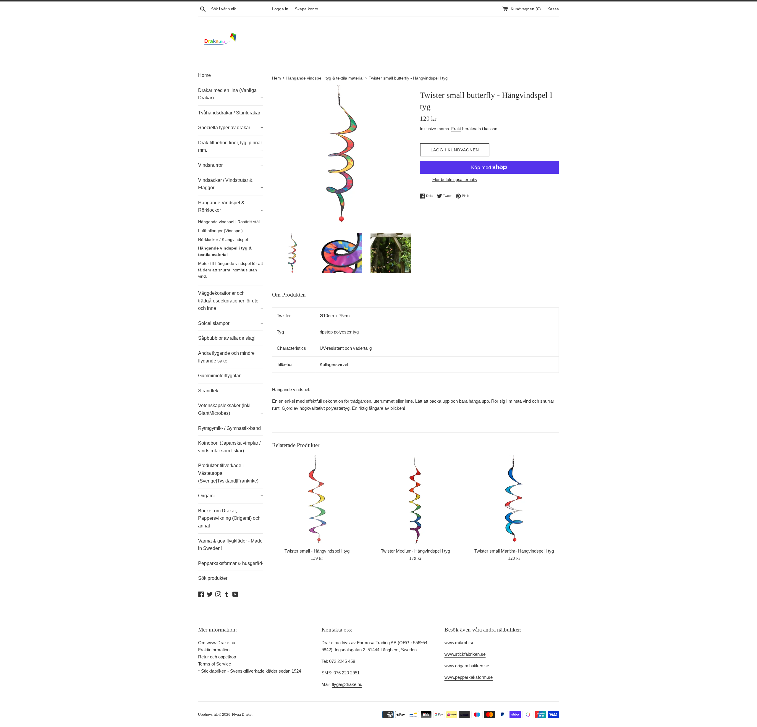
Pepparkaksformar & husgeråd (230, 563)
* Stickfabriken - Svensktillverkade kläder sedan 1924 (249, 670)
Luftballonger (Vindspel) (220, 231)
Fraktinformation (213, 649)
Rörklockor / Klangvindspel (223, 239)
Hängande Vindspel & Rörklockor (230, 206)
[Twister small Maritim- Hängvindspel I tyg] (514, 500)
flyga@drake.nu (347, 684)
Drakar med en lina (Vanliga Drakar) (230, 94)
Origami (230, 495)
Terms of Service (214, 663)
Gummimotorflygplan (220, 375)
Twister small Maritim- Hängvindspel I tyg (514, 550)
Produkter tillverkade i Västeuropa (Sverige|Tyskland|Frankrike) (230, 473)
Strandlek (208, 390)
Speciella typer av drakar (230, 127)
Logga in (280, 9)
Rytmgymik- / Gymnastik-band (229, 428)
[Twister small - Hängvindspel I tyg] (317, 500)
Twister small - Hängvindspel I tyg (317, 550)
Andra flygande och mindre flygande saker (226, 357)
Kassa (553, 9)
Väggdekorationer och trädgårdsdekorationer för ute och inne (230, 301)
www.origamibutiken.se (466, 665)
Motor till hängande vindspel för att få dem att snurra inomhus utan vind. (230, 270)
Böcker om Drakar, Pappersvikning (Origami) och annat (229, 518)
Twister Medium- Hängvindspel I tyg (415, 550)
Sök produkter (212, 578)
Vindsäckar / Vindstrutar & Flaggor (230, 184)
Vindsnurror (230, 165)
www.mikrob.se (459, 642)
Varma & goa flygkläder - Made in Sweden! (230, 544)
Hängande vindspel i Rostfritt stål (229, 222)
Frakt (456, 128)
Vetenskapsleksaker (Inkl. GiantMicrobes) (230, 409)
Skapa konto (306, 9)
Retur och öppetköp (217, 656)
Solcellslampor (230, 323)
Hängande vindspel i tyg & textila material (225, 251)
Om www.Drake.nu (216, 642)
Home (204, 75)
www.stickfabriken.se (465, 654)
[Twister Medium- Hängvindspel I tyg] (415, 500)
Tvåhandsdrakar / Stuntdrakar (230, 112)
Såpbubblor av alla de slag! (226, 338)
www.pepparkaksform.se (468, 677)
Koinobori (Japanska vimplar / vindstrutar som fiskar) (229, 447)
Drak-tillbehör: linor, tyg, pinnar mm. (230, 146)
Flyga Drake (242, 715)
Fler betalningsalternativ (454, 179)
